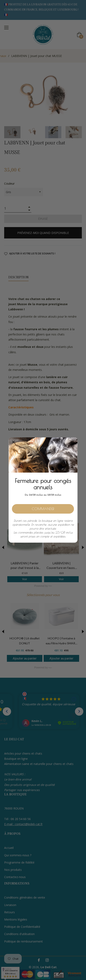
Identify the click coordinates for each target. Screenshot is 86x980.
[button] (13, 442)
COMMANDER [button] (43, 509)
